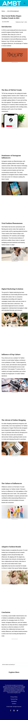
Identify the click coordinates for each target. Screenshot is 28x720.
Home (3, 11)
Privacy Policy (14, 697)
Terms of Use (14, 699)
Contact (14, 703)
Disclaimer (14, 701)
